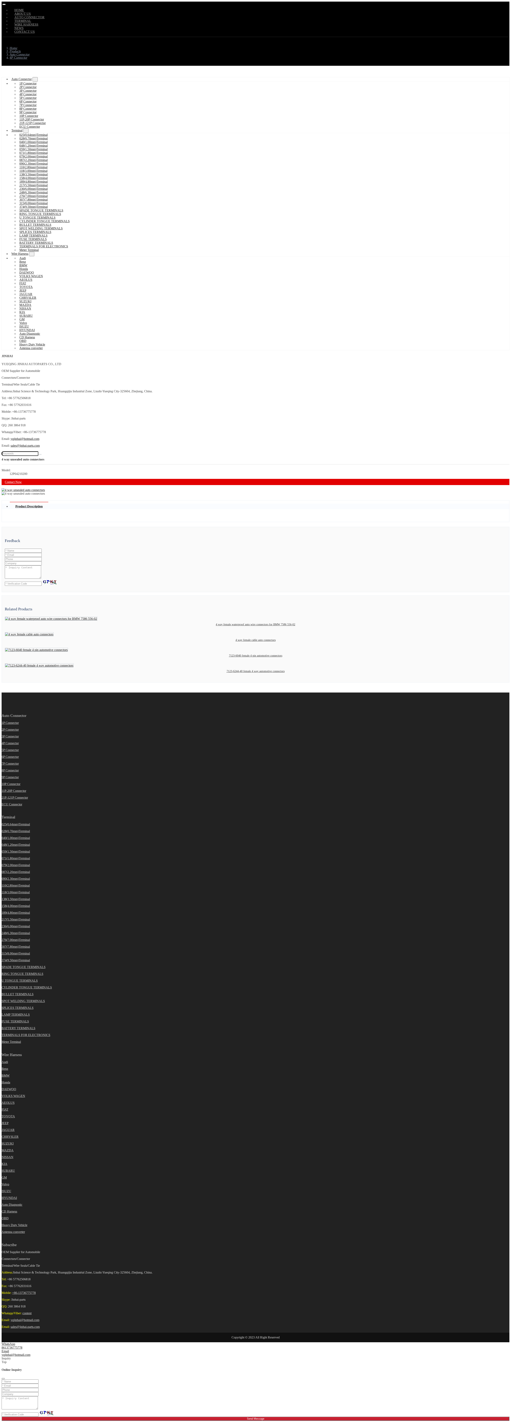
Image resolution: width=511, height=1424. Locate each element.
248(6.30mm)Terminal (33, 192)
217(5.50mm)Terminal (33, 185)
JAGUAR (25, 294)
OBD (22, 341)
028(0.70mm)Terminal (33, 138)
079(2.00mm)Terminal (33, 156)
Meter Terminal (29, 250)
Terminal (17, 130)
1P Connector (28, 83)
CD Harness (27, 337)
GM (22, 319)
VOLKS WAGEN (31, 276)
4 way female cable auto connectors (256, 640)
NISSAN (25, 308)
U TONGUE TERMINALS (37, 217)
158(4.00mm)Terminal (33, 178)
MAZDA (25, 305)
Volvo (23, 323)
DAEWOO (26, 272)
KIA (22, 312)
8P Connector (28, 108)
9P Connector (28, 112)
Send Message (255, 1418)
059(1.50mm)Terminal (33, 149)
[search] (40, 454)
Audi (22, 258)
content (27, 1313)
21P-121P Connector (32, 123)
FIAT (22, 283)
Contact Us (24, 31)
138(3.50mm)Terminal (33, 174)
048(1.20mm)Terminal (33, 145)
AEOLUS (25, 279)
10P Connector (28, 116)
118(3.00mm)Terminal (33, 170)
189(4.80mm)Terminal (33, 181)
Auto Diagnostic (29, 333)
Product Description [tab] (29, 506)
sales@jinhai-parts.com (25, 445)
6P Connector (28, 101)
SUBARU (26, 315)
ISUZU (24, 326)
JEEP (22, 290)
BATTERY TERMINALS (36, 242)
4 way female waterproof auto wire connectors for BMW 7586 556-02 (255, 624)
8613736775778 (12, 1347)
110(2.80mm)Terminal (33, 167)
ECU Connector (29, 126)
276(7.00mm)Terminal (33, 196)
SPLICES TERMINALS (35, 232)
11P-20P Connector (31, 119)
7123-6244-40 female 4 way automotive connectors (256, 671)
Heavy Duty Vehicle (32, 344)
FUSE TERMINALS (33, 239)
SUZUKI (25, 301)
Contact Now (13, 482)
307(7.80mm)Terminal (33, 199)
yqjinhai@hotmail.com (25, 438)
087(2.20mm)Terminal (33, 160)
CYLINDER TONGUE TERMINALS (44, 221)
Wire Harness (19, 253)
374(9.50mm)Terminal (33, 206)
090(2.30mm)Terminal (33, 163)
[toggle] (4, 4)
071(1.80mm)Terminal (33, 152)
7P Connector (28, 105)
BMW (23, 265)
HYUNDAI (27, 330)
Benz (22, 261)
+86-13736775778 (24, 1292)
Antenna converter (31, 348)
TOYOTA (26, 287)
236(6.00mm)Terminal (33, 188)
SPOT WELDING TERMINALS (41, 228)
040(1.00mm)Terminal (33, 142)
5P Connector (28, 98)
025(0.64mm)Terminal (33, 135)
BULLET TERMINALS (35, 224)
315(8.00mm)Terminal (33, 203)
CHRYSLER (27, 297)
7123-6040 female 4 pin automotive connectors (255, 655)
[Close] (3, 1378)
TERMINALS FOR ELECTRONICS (43, 246)
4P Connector (28, 94)
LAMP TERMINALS (33, 235)
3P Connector (28, 90)
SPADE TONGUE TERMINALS (41, 210)
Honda (23, 269)
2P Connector (28, 87)
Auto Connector (21, 79)
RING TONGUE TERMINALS (40, 214)
